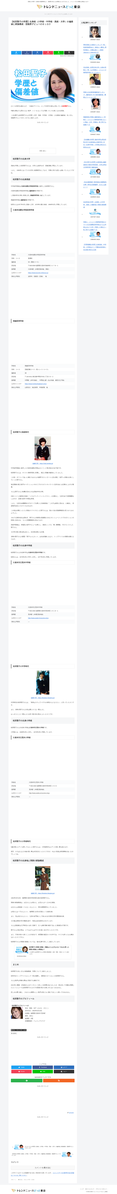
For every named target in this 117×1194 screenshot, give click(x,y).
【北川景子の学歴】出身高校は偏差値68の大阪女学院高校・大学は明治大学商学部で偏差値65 (94, 164)
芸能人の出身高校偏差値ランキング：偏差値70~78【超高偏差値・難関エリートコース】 (94, 94)
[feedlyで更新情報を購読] (26, 1080)
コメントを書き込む (43, 1168)
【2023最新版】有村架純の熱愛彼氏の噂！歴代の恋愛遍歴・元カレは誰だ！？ (95, 184)
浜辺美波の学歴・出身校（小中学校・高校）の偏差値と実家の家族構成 (94, 204)
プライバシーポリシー (101, 1189)
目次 (41, 151)
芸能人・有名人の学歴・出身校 (19, 1030)
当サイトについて (89, 1189)
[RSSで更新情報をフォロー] (59, 1080)
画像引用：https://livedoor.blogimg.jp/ (43, 698)
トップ (82, 1189)
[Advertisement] (43, 38)
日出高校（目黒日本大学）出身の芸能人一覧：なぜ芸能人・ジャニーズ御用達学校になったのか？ (94, 70)
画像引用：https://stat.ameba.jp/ (43, 463)
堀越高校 (14, 1033)
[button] (69, 53)
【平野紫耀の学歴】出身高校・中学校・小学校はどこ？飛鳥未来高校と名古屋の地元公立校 (94, 247)
